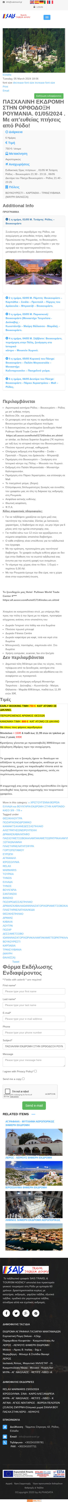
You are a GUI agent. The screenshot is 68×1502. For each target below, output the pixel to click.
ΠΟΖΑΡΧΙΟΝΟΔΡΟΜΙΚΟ (17, 822)
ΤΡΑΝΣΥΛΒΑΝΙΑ (12, 949)
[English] (32, 2)
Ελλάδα (7, 74)
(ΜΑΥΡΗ (7, 953)
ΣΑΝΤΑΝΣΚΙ (10, 893)
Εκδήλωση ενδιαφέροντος (48, 96)
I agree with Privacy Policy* (18, 1071)
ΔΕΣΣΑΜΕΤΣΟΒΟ (13, 933)
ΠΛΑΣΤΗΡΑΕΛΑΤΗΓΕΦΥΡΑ (18, 846)
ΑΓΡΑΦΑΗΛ (9, 858)
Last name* (9, 999)
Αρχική (9, 1483)
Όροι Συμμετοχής (22, 1483)
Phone (6, 1026)
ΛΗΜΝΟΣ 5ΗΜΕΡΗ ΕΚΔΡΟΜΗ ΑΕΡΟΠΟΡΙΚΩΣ (32, 1220)
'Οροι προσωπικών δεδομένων (48, 1483)
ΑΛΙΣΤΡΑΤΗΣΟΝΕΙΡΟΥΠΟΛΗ (20, 830)
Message (8, 1054)
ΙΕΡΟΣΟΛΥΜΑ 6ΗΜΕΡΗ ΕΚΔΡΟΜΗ (26, 1187)
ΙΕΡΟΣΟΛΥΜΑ (11, 862)
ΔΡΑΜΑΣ (8, 917)
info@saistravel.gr (14, 2)
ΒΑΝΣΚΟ (8, 897)
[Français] (51, 2)
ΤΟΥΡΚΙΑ (8, 874)
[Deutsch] (41, 2)
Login (39, 7)
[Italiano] (46, 2)
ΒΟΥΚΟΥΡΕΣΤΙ (11, 941)
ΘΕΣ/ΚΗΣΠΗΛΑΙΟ (13, 913)
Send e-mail (34, 1105)
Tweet (15, 961)
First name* (9, 985)
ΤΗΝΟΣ (7, 885)
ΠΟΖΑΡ (7, 929)
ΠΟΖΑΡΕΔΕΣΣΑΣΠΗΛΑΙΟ (17, 901)
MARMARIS (9, 870)
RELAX (7, 866)
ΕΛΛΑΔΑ (8, 882)
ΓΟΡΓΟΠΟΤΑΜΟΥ (13, 850)
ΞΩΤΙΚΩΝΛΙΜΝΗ (12, 842)
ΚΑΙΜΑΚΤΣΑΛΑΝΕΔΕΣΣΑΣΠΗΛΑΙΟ (23, 826)
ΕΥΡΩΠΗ (8, 854)
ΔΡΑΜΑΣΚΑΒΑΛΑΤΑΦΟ (16, 834)
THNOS (7, 878)
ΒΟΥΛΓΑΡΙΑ (9, 889)
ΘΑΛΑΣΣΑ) (9, 957)
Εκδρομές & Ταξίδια (34, 1488)
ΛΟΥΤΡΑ (8, 925)
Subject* (7, 1040)
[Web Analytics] (34, 1500)
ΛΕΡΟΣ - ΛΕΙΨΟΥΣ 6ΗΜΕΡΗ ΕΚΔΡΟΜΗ (28, 1157)
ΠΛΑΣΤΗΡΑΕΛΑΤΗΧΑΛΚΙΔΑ (19, 909)
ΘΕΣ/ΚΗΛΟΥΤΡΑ (12, 818)
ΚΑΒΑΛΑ (8, 921)
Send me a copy (12, 1079)
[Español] (37, 2)
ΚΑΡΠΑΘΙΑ (9, 945)
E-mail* (7, 1012)
